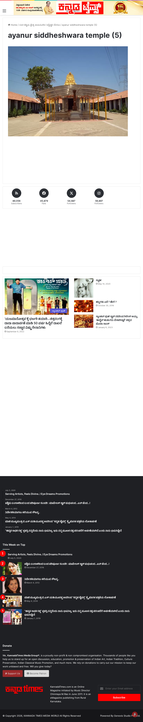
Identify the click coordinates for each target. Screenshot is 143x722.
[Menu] (4, 10)
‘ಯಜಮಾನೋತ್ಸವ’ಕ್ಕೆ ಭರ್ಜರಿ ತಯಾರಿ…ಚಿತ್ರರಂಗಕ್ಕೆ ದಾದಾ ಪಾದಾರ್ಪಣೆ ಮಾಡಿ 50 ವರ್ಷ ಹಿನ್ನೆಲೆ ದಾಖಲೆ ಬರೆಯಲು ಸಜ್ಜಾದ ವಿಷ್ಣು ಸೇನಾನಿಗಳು (33, 323)
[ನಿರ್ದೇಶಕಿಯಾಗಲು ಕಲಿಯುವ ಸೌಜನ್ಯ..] (12, 585)
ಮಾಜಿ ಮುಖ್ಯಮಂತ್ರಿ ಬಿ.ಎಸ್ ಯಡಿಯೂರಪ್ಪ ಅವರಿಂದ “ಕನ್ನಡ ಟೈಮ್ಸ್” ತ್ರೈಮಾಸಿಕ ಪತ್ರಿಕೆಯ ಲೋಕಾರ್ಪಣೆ (70, 597)
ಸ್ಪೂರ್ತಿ (99, 280)
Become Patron (37, 673)
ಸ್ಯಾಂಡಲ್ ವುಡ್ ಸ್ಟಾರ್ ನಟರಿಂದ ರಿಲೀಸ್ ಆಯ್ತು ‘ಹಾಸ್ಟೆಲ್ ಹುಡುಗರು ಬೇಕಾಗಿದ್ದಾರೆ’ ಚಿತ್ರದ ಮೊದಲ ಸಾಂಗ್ (116, 320)
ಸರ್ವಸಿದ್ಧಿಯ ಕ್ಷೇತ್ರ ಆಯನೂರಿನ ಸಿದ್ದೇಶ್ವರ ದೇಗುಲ (39, 24)
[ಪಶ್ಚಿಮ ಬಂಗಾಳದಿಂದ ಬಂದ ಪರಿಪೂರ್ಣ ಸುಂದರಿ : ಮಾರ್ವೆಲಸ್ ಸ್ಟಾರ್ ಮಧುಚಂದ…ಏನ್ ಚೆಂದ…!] (12, 568)
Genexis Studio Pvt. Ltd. (127, 715)
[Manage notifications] (135, 714)
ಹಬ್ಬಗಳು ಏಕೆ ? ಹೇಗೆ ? (106, 301)
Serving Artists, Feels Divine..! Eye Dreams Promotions (40, 554)
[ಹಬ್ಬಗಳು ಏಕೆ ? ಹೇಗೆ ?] (83, 306)
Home (13, 24)
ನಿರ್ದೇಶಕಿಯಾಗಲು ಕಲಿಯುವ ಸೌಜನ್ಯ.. (41, 578)
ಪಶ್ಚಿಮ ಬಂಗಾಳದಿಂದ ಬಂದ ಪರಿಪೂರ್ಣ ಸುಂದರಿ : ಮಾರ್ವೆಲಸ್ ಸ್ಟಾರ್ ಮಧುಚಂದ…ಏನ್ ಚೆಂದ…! (66, 563)
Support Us (13, 673)
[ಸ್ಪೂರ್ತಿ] (83, 288)
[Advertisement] (71, 164)
